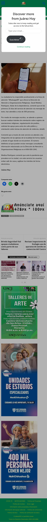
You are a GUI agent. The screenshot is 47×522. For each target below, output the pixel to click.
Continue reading (23, 47)
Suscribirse (15, 40)
